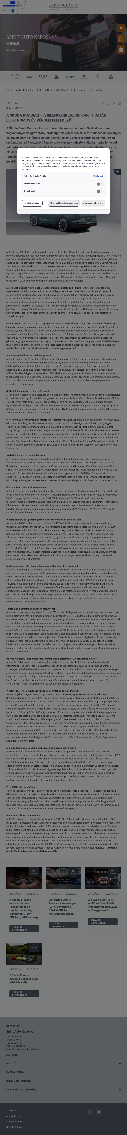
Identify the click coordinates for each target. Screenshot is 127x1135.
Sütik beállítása (32, 203)
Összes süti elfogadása (93, 203)
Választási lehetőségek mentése (64, 203)
